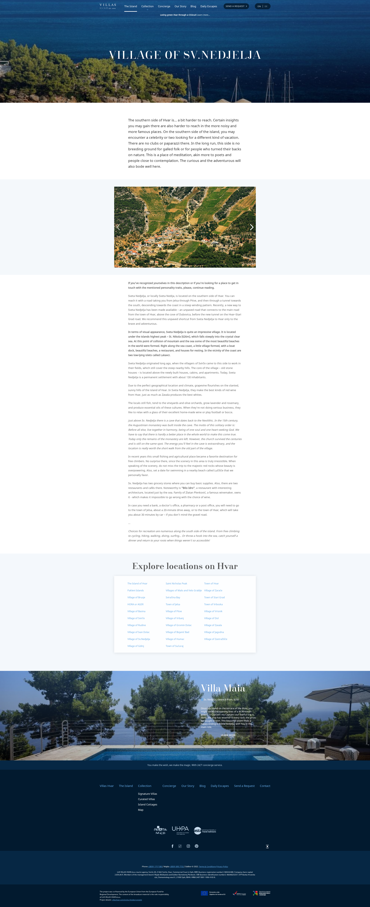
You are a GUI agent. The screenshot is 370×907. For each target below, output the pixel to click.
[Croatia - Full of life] (161, 830)
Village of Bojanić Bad (177, 632)
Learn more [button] (228, 735)
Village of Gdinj (135, 646)
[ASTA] (205, 830)
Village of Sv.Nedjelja (138, 639)
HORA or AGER (135, 604)
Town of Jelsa (173, 604)
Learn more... (185, 14)
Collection (147, 6)
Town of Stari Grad (214, 597)
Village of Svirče (136, 618)
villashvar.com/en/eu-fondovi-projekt (127, 900)
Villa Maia (223, 689)
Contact (265, 786)
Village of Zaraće (213, 590)
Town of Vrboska (213, 604)
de (266, 6)
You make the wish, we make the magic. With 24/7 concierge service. (184, 765)
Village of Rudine (136, 625)
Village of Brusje (136, 597)
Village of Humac (175, 639)
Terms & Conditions (207, 866)
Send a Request (235, 6)
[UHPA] (180, 830)
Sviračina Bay (173, 597)
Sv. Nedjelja (210, 699)
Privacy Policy (222, 866)
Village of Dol (211, 618)
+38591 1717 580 (155, 866)
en (259, 6)
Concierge (164, 6)
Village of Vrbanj (175, 618)
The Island (130, 6)
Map (140, 810)
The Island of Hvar (137, 583)
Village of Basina (136, 611)
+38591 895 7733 (177, 866)
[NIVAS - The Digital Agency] (267, 847)
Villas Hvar (107, 786)
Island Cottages (147, 804)
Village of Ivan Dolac (138, 632)
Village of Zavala (213, 625)
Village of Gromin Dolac (179, 625)
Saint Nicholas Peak (176, 583)
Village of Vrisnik (213, 611)
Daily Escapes (208, 6)
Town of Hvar (211, 583)
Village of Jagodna (214, 632)
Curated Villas (146, 799)
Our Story (180, 6)
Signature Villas (147, 793)
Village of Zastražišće (215, 639)
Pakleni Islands (135, 590)
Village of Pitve (174, 611)
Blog (193, 6)
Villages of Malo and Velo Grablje (184, 590)
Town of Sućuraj (174, 646)
